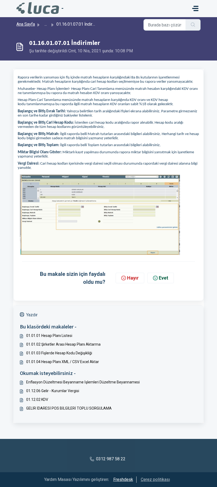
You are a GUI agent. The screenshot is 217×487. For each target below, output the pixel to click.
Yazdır (32, 314)
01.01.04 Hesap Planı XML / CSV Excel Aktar (62, 362)
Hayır (133, 278)
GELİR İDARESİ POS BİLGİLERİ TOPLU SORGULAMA (69, 408)
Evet (163, 278)
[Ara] (193, 25)
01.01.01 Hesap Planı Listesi (49, 335)
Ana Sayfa (25, 24)
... (45, 24)
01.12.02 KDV (37, 399)
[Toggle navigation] (195, 8)
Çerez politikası (155, 479)
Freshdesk (123, 479)
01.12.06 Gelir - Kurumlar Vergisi (52, 391)
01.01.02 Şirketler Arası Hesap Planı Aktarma (63, 344)
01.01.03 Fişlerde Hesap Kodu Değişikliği (59, 353)
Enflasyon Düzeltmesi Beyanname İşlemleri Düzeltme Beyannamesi (83, 382)
